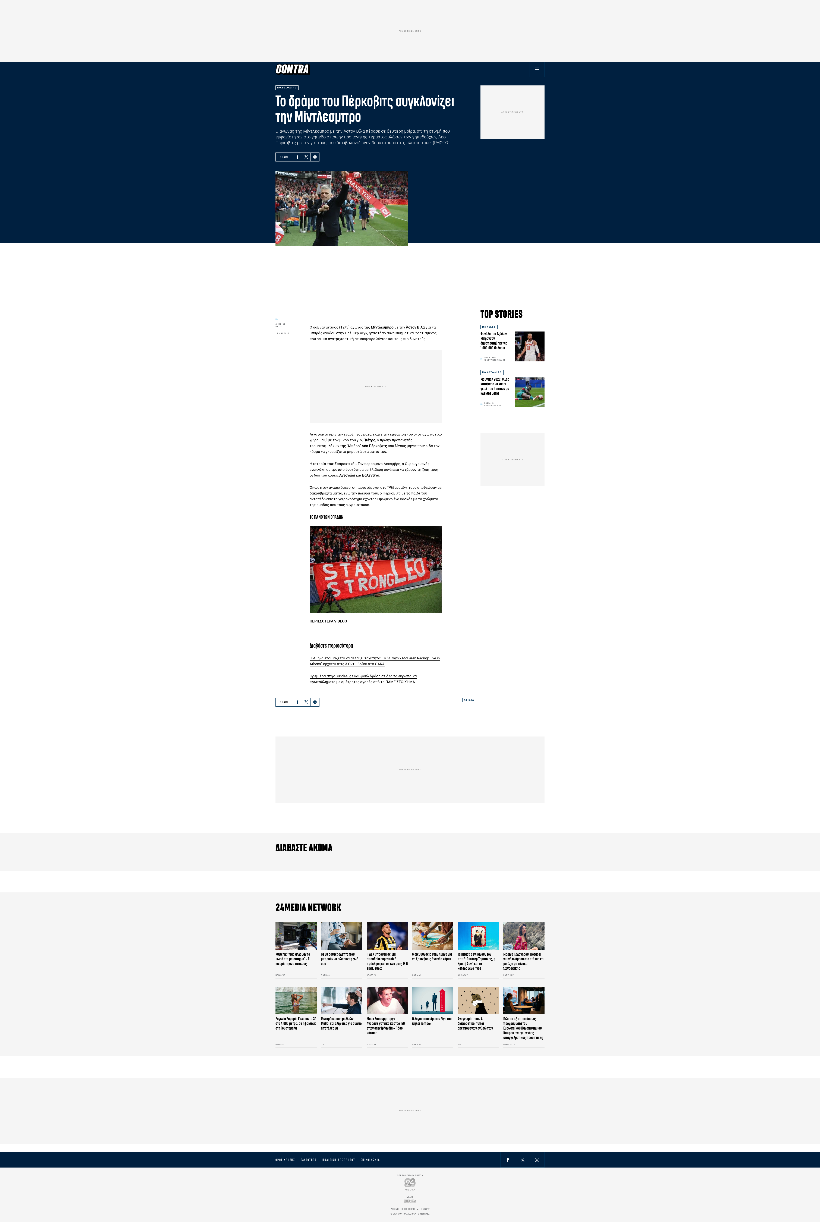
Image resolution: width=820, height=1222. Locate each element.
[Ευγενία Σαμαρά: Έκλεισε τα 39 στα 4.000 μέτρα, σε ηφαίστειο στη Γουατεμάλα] (296, 1001)
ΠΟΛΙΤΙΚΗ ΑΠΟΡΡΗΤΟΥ (338, 1160)
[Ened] (410, 1201)
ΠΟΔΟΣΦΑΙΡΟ (492, 372)
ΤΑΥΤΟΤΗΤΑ (309, 1160)
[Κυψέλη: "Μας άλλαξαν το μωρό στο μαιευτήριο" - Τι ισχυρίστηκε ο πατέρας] (296, 936)
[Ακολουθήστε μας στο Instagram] (537, 1159)
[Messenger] (315, 157)
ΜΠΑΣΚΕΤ (489, 327)
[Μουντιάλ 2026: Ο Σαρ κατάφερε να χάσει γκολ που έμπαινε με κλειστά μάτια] (530, 392)
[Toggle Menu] (537, 69)
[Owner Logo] (410, 1184)
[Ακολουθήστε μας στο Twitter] (522, 1159)
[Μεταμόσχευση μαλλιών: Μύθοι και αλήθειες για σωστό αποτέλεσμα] (341, 1001)
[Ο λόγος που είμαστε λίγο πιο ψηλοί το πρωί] (432, 1001)
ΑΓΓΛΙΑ (469, 699)
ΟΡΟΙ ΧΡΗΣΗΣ (285, 1160)
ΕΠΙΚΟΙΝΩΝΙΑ (370, 1160)
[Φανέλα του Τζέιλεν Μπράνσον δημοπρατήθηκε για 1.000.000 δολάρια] (530, 346)
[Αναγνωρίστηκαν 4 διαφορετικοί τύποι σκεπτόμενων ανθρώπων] (478, 1001)
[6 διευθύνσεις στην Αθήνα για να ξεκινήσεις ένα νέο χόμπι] (432, 936)
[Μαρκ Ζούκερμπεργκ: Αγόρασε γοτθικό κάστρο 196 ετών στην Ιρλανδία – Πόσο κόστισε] (387, 1001)
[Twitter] (306, 157)
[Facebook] (297, 157)
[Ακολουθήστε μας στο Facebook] (508, 1159)
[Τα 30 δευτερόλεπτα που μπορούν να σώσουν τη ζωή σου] (341, 936)
